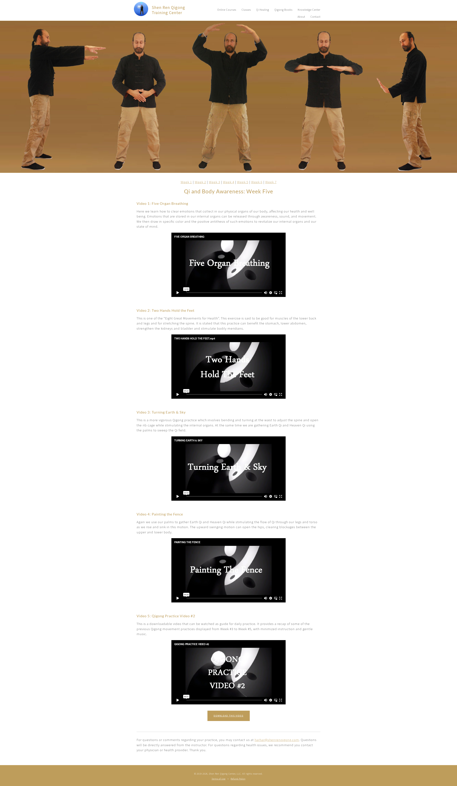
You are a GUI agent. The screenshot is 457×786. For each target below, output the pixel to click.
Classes (246, 9)
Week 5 (242, 182)
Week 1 (186, 182)
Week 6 (256, 182)
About (301, 16)
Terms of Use (218, 778)
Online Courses (226, 9)
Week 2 (200, 182)
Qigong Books (283, 9)
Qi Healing (262, 9)
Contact (315, 16)
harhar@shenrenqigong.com (277, 740)
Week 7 (271, 182)
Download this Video (228, 715)
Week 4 (228, 182)
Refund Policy (238, 778)
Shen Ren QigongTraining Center (168, 10)
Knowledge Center (309, 9)
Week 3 (214, 182)
